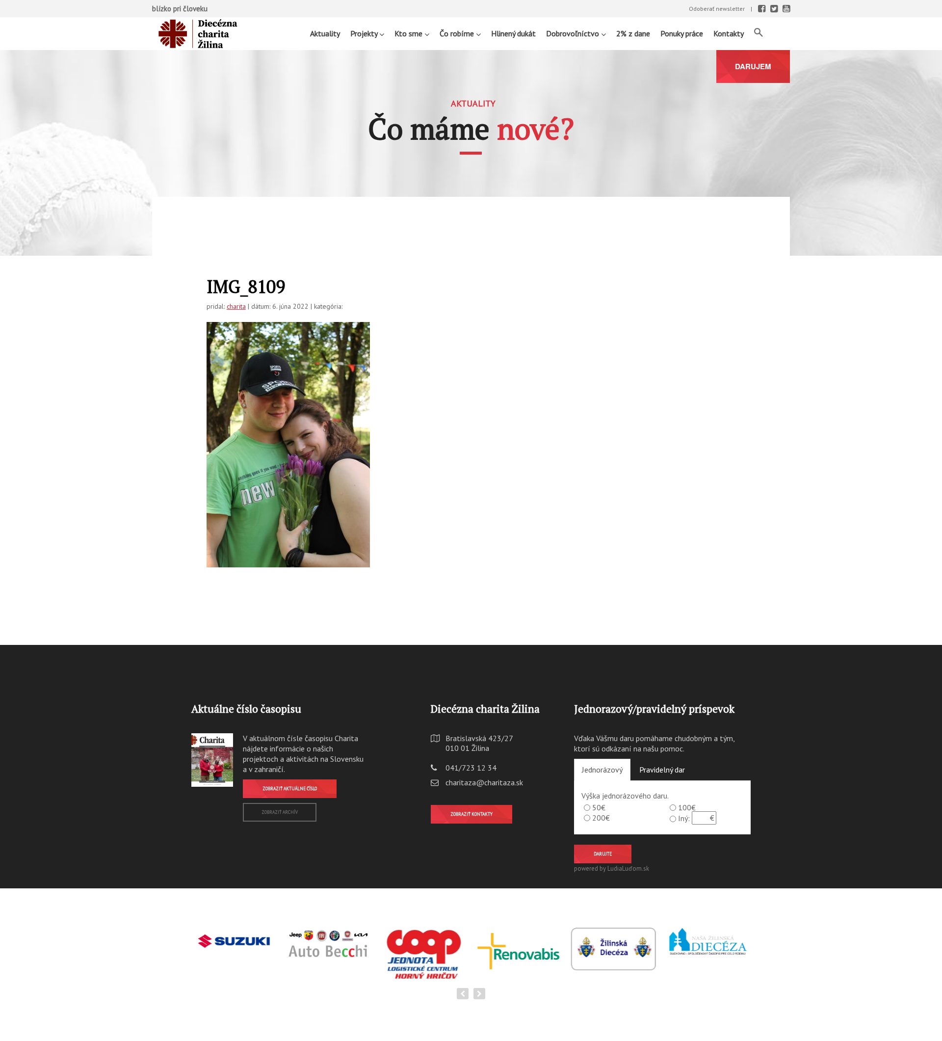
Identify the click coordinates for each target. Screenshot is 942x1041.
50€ (598, 807)
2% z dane (633, 33)
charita (236, 306)
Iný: (684, 818)
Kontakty (728, 33)
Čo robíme (458, 33)
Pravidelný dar (662, 769)
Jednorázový (602, 769)
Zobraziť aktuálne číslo (289, 788)
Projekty (364, 33)
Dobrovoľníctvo (573, 33)
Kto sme (409, 33)
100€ (687, 807)
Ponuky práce (681, 33)
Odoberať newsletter (717, 8)
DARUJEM (753, 66)
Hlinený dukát (513, 33)
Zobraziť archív (280, 812)
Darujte (603, 853)
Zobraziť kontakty (471, 814)
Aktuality (325, 33)
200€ (601, 818)
